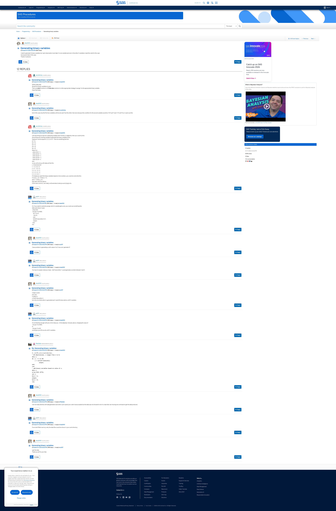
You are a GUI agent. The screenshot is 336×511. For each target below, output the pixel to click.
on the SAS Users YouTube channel (263, 122)
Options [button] (22, 38)
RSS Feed (56, 38)
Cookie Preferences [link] (120, 505)
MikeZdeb (38, 343)
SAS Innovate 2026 (249, 58)
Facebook (117, 497)
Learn (30, 7)
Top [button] (21, 467)
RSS (129, 497)
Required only (26, 492)
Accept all (15, 492)
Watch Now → (251, 78)
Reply (238, 62)
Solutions (82, 7)
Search (204, 3)
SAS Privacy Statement (29, 480)
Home (18, 31)
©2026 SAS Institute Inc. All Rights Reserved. (165, 505)
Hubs (91, 7)
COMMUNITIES (133, 3)
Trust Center (148, 505)
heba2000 (27, 43)
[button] (19, 48)
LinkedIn (123, 497)
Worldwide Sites (208, 3)
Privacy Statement (129, 505)
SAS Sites (216, 3)
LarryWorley (39, 75)
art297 (37, 196)
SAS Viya (60, 7)
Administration (71, 7)
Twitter (120, 497)
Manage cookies (21, 498)
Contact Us (212, 3)
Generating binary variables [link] (51, 31)
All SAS (197, 3)
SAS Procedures (36, 31)
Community (21, 7)
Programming (39, 7)
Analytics (50, 7)
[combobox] (129, 26)
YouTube (126, 497)
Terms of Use (140, 505)
